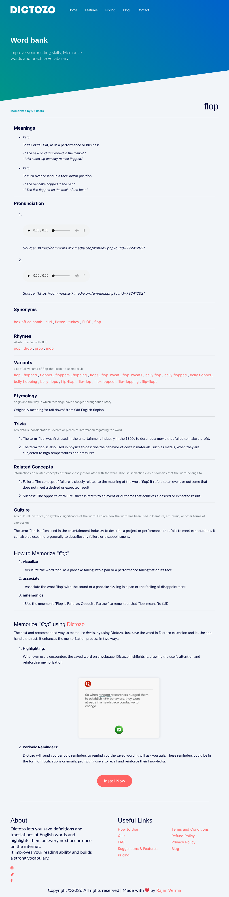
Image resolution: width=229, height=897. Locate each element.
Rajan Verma (168, 890)
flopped (30, 375)
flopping (80, 375)
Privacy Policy (183, 842)
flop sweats (132, 375)
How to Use (128, 829)
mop (50, 348)
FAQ (121, 842)
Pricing (110, 10)
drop (28, 348)
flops (94, 375)
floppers (62, 375)
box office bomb (28, 322)
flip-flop (84, 381)
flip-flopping (128, 381)
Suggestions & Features (137, 848)
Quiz (121, 836)
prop (39, 348)
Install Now (114, 781)
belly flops (49, 381)
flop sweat (110, 375)
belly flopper (200, 375)
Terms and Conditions (190, 829)
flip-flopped (104, 381)
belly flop (153, 375)
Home (73, 10)
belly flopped (175, 375)
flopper (46, 375)
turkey (73, 322)
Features (91, 10)
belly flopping (25, 381)
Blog (126, 10)
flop (97, 322)
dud (48, 322)
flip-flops (149, 381)
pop (17, 348)
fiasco (60, 322)
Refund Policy (183, 836)
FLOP (86, 322)
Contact (143, 10)
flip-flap (67, 381)
